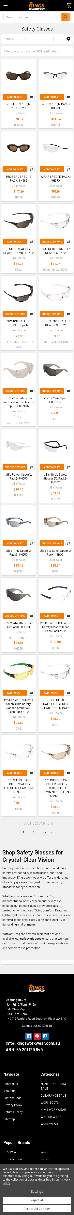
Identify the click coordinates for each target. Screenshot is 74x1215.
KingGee (44, 1159)
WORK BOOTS (50, 1102)
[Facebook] (28, 1036)
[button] (68, 38)
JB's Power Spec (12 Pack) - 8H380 (18, 476)
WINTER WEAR (51, 1116)
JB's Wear (10, 1152)
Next (46, 832)
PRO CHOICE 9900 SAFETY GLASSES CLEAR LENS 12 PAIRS (55, 703)
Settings (37, 1191)
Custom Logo (13, 1098)
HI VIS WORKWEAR (53, 1109)
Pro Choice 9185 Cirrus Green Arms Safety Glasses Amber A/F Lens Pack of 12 (18, 705)
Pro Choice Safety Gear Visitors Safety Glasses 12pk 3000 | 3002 (18, 402)
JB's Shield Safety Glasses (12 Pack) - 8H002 (55, 478)
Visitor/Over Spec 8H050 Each (55, 400)
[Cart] (69, 5)
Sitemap (9, 1119)
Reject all (37, 1200)
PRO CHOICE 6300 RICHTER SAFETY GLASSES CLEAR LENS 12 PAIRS (18, 786)
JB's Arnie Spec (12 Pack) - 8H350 (18, 552)
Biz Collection (13, 1159)
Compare (32, 97)
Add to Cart (15, 96)
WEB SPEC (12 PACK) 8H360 (55, 106)
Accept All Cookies (37, 1209)
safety (23, 905)
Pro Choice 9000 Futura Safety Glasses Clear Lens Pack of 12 (55, 627)
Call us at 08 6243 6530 (37, 1025)
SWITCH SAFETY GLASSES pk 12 (18, 323)
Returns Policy (13, 1112)
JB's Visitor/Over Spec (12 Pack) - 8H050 (18, 625)
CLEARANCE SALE (53, 1095)
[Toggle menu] (5, 5)
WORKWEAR (49, 1123)
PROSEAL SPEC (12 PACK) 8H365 (18, 178)
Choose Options (52, 241)
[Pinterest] (37, 1036)
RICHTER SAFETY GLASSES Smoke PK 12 (18, 250)
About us (9, 1090)
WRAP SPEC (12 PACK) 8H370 (55, 178)
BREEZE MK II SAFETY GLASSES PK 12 (55, 323)
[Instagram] (45, 1036)
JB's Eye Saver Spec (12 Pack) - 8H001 (55, 552)
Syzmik (43, 1152)
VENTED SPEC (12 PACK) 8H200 (18, 106)
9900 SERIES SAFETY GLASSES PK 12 (55, 250)
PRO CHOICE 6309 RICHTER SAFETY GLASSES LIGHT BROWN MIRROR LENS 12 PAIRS (55, 788)
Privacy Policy (13, 1105)
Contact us (11, 1083)
